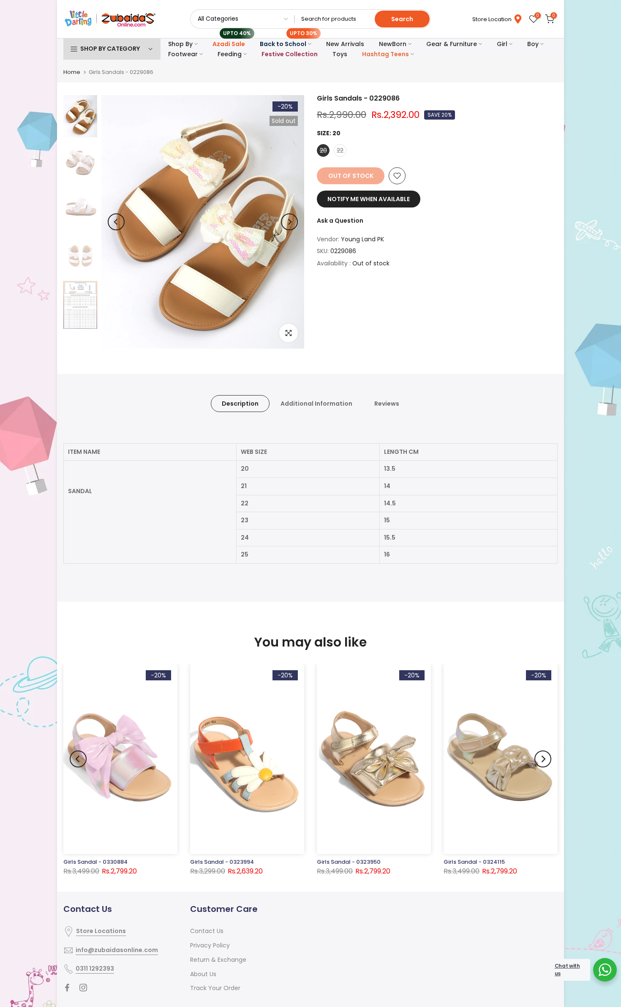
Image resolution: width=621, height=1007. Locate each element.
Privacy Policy (210, 945)
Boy (533, 44)
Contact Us (206, 931)
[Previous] (116, 221)
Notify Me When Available (368, 199)
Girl (502, 44)
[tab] (310, 511)
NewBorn (392, 44)
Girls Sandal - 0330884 (95, 862)
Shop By (180, 44)
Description (240, 403)
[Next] (289, 221)
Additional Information (316, 403)
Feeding (230, 54)
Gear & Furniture (451, 44)
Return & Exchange (218, 959)
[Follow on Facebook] (67, 987)
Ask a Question (340, 220)
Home (71, 72)
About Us (203, 974)
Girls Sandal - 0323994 (222, 862)
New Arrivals (345, 44)
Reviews (386, 403)
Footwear (183, 54)
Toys (339, 54)
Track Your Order (215, 988)
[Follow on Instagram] (83, 987)
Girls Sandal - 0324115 (474, 862)
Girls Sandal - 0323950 (349, 862)
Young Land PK (362, 239)
